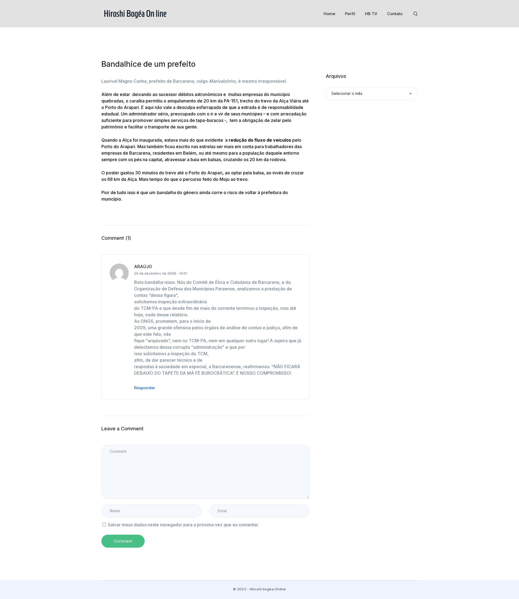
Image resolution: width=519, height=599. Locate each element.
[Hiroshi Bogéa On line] (135, 13)
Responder (144, 387)
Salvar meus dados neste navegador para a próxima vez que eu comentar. (183, 524)
